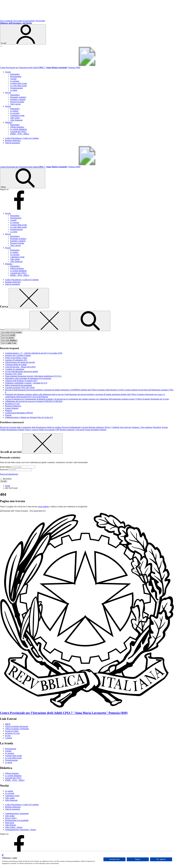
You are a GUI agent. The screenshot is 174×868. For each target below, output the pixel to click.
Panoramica (15, 74)
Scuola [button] (8, 72)
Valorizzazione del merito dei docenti (20, 362)
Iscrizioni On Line (12, 733)
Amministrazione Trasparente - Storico (20, 829)
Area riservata (125, 427)
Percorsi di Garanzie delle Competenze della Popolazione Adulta (26, 427)
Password (4, 469)
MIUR (7, 724)
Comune (8, 738)
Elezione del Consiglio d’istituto (18, 355)
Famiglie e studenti (17, 99)
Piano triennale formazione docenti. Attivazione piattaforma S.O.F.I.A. (33, 376)
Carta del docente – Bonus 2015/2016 (20, 367)
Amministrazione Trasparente (17, 813)
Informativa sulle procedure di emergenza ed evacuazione (28, 378)
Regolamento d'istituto (15, 430)
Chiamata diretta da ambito (16, 364)
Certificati (115, 427)
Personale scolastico (18, 97)
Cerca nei (7, 338)
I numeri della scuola (18, 83)
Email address (5, 467)
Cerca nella (9, 340)
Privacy (108, 427)
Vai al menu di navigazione (24, 21)
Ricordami (7, 479)
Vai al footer (40, 21)
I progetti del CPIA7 (18, 131)
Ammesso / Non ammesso (141, 427)
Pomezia (8, 410)
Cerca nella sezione (11, 332)
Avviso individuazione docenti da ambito (21, 371)
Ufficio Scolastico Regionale (16, 726)
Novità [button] (8, 106)
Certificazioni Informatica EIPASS (19, 413)
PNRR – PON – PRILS (14, 780)
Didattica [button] (8, 122)
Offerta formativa (17, 127)
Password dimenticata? (9, 474)
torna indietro (43, 506)
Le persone (14, 81)
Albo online (15, 118)
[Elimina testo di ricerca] (49, 321)
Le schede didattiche (18, 129)
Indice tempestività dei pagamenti (18, 385)
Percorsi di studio (17, 102)
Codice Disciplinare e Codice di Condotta (22, 138)
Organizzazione (16, 88)
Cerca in (8, 343)
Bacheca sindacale (67, 430)
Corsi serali (79, 430)
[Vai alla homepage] (87, 65)
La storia (13, 90)
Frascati (8, 415)
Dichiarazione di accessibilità (16, 820)
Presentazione (15, 76)
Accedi (3, 481)
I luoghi (13, 79)
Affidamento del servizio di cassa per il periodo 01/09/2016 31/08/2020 (33, 401)
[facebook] (19, 209)
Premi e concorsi (31, 430)
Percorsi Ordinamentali (71, 427)
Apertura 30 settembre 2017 (16, 360)
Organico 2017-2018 (13, 374)
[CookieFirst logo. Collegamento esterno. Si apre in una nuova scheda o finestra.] (3, 855)
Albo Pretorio (10, 825)
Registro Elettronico (13, 406)
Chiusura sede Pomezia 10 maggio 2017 (21, 381)
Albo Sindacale (16, 120)
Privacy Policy (11, 818)
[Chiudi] (29, 298)
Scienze (165, 427)
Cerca (2, 330)
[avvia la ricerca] (90, 321)
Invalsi (7, 735)
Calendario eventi (17, 115)
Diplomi (103, 430)
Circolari (84, 427)
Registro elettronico (13, 140)
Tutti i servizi (15, 104)
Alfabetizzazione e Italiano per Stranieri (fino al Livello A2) (29, 417)
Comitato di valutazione (14, 369)
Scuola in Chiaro (12, 731)
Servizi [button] (8, 92)
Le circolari (14, 113)
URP (57, 430)
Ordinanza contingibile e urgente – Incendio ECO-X (26, 383)
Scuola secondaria (92, 430)
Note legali (9, 823)
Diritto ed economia (47, 430)
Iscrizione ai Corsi (12, 403)
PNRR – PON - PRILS (19, 134)
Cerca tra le (8, 335)
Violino (3, 430)
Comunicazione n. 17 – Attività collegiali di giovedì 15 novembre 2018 (33, 353)
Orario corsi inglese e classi (16, 358)
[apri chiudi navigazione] (1, 46)
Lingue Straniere (11, 408)
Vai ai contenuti (6, 21)
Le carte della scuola (18, 86)
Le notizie (14, 111)
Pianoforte (157, 427)
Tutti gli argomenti (12, 143)
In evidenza (57, 427)
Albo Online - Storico (14, 827)
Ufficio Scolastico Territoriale (17, 729)
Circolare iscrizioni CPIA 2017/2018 (20, 387)
